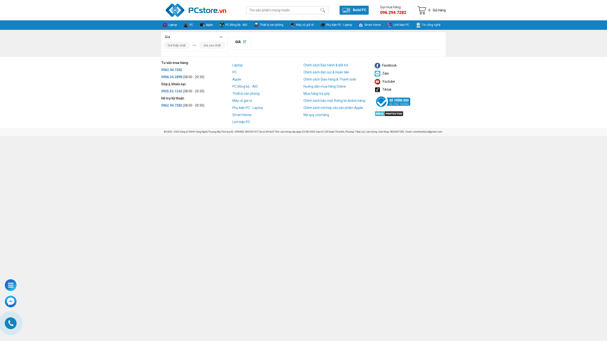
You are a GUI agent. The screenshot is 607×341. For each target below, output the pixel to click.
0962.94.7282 (171, 70)
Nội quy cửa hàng (316, 115)
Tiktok (386, 89)
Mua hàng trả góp (317, 93)
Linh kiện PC (241, 122)
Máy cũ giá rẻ (242, 101)
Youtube (388, 81)
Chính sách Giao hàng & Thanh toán (330, 79)
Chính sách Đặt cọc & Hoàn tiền (326, 72)
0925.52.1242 (171, 91)
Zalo (385, 73)
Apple (236, 79)
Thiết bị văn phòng (246, 93)
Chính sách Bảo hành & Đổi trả (326, 65)
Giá (238, 42)
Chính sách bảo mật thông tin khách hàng (334, 101)
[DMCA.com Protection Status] (389, 113)
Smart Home (242, 115)
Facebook (389, 65)
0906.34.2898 (171, 77)
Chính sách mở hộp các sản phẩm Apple (333, 108)
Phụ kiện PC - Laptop (247, 108)
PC (234, 72)
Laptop (237, 65)
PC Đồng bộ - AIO (245, 86)
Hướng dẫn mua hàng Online (325, 86)
